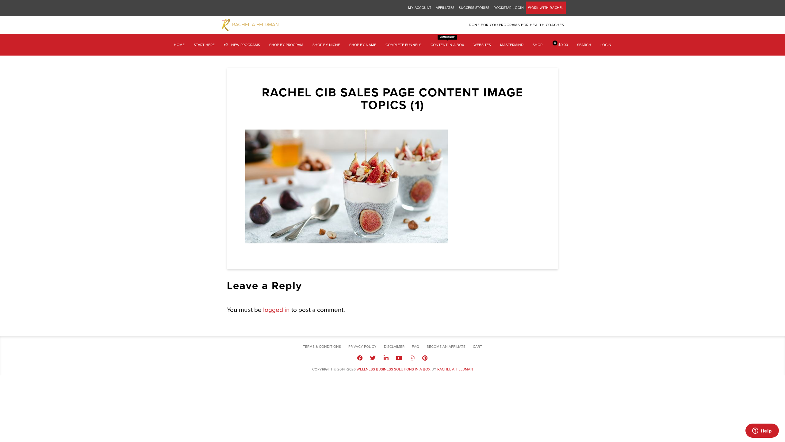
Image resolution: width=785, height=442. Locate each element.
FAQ (415, 346)
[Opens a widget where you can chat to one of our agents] (762, 431)
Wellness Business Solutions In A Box (394, 369)
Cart (477, 346)
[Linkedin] (386, 358)
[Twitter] (373, 358)
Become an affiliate (446, 346)
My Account (419, 8)
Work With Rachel (546, 8)
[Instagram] (412, 358)
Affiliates (445, 8)
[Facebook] (360, 358)
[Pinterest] (425, 358)
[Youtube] (399, 358)
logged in (276, 310)
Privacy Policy (362, 346)
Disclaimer (394, 346)
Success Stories (474, 8)
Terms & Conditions (322, 346)
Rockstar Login (509, 8)
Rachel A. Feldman (455, 369)
